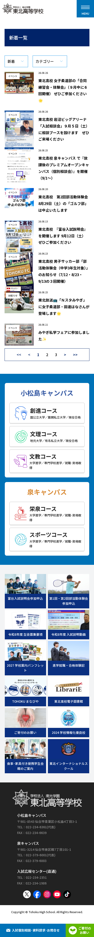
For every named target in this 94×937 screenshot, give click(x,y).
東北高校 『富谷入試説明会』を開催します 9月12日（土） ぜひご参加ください (63, 235)
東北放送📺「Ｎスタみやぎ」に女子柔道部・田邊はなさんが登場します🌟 (63, 306)
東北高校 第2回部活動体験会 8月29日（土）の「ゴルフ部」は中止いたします (64, 203)
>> (75, 354)
